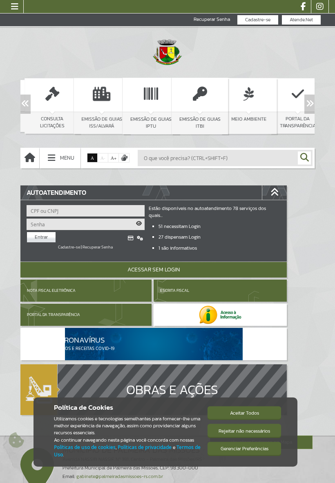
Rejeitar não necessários (244, 431)
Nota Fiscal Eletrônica (51, 290)
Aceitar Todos (244, 413)
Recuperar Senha (212, 19)
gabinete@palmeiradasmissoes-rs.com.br (119, 476)
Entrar (41, 237)
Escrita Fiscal (174, 290)
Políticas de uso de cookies (85, 447)
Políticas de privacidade (145, 447)
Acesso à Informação (75, 178)
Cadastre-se (257, 19)
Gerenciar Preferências (244, 448)
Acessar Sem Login (153, 269)
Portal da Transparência (53, 314)
